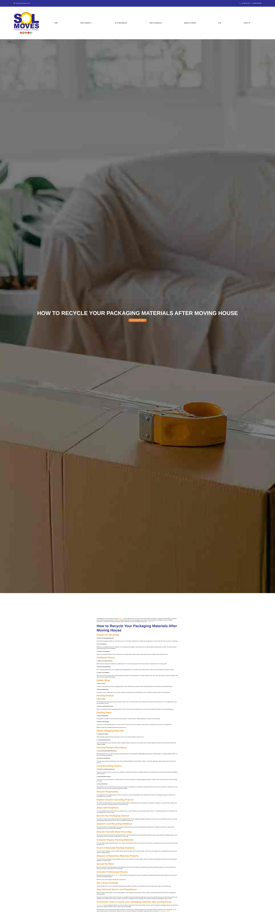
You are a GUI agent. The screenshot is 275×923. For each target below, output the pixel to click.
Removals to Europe (190, 22)
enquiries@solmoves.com (23, 3)
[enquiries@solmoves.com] (14, 3)
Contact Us (247, 22)
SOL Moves (116, 875)
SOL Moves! (121, 618)
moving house (150, 621)
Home (56, 22)
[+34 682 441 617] (240, 3)
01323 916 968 (257, 3)
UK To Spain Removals (121, 22)
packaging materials (164, 911)
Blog (219, 22)
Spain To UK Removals (156, 22)
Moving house (100, 905)
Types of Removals (85, 22)
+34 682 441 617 (245, 3)
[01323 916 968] (252, 3)
